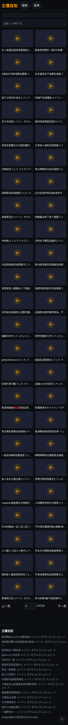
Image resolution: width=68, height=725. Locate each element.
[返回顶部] (62, 719)
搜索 (25, 5)
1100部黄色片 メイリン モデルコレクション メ (26, 702)
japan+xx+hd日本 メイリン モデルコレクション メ (28, 655)
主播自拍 (10, 5)
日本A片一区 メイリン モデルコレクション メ (26, 659)
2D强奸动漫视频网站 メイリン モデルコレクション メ (30, 679)
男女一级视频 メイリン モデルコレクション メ (26, 669)
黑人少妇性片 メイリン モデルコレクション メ (26, 674)
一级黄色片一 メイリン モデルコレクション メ (26, 712)
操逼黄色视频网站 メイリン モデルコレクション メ (29, 692)
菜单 (37, 5)
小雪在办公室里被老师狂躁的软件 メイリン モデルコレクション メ (33, 686)
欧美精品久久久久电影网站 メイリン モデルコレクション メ (33, 637)
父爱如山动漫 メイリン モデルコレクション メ (26, 697)
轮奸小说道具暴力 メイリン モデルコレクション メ (29, 707)
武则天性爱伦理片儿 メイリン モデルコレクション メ (30, 664)
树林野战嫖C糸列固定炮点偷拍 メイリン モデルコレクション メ (34, 643)
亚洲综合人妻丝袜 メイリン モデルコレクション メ (29, 650)
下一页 (62, 606)
